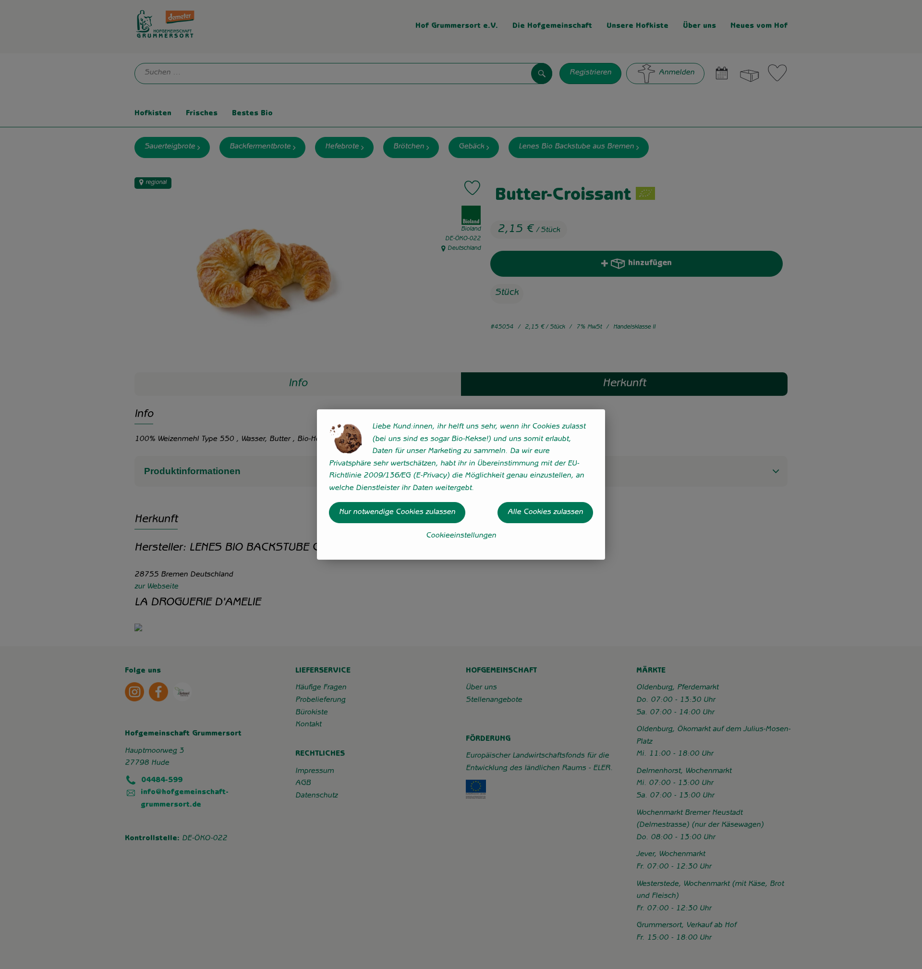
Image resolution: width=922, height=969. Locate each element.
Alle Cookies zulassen (545, 512)
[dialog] (461, 484)
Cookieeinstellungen (461, 536)
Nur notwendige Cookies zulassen (397, 512)
